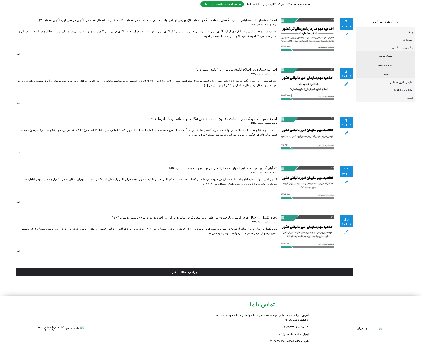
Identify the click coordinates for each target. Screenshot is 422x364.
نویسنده (268, 24)
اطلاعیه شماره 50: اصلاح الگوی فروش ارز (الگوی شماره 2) (236, 69)
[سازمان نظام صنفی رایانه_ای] (49, 327)
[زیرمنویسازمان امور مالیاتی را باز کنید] (357, 47)
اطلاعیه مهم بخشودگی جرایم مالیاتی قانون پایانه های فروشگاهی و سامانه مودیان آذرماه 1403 (213, 119)
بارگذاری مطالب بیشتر (184, 272)
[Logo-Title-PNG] (369, 328)
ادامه (19, 54)
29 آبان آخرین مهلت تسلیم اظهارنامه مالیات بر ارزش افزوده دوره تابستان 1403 (223, 168)
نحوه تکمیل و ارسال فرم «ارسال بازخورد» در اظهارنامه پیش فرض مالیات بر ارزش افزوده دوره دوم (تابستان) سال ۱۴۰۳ (194, 217)
